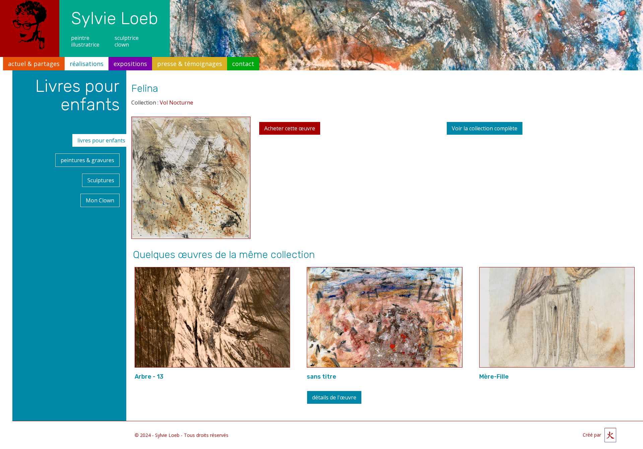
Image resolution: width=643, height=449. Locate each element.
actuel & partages (34, 64)
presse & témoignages (189, 64)
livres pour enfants (101, 140)
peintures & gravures (87, 160)
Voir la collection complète (484, 128)
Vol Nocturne (176, 102)
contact (243, 64)
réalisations (86, 64)
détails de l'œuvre (334, 397)
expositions (130, 64)
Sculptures (100, 180)
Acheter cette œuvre (289, 128)
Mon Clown (100, 200)
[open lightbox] (191, 180)
